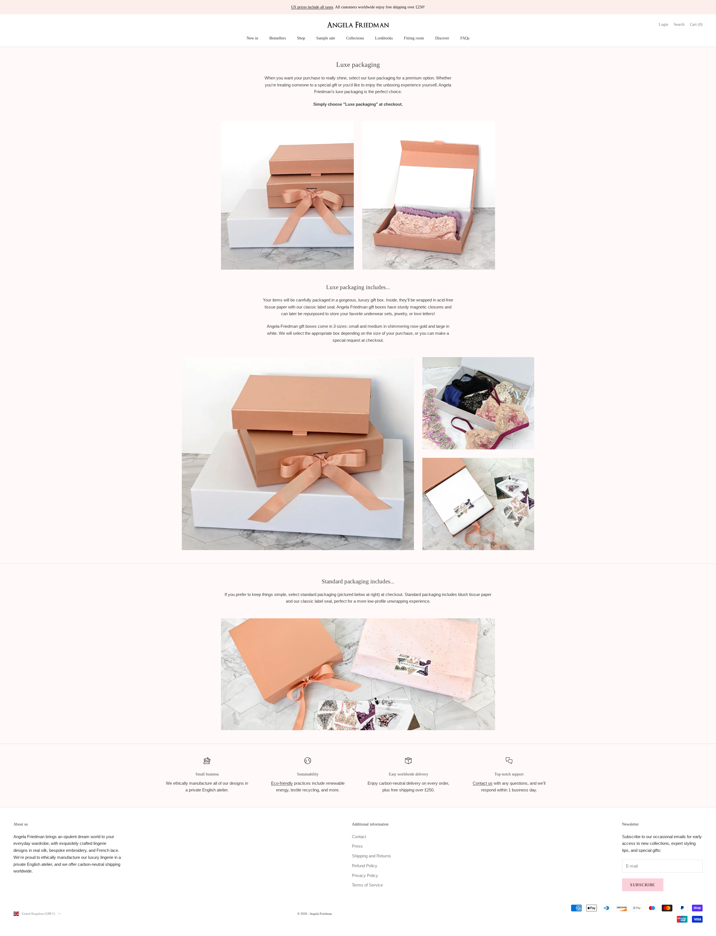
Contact (359, 836)
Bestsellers (277, 38)
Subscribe (642, 885)
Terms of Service (367, 885)
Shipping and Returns (371, 856)
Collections (355, 38)
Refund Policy (364, 865)
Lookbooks (384, 38)
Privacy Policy (365, 875)
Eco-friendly (282, 783)
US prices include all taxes (312, 7)
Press (357, 846)
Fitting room (414, 38)
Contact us (483, 783)
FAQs (464, 38)
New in (252, 38)
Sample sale (325, 38)
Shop (301, 38)
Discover (442, 38)
